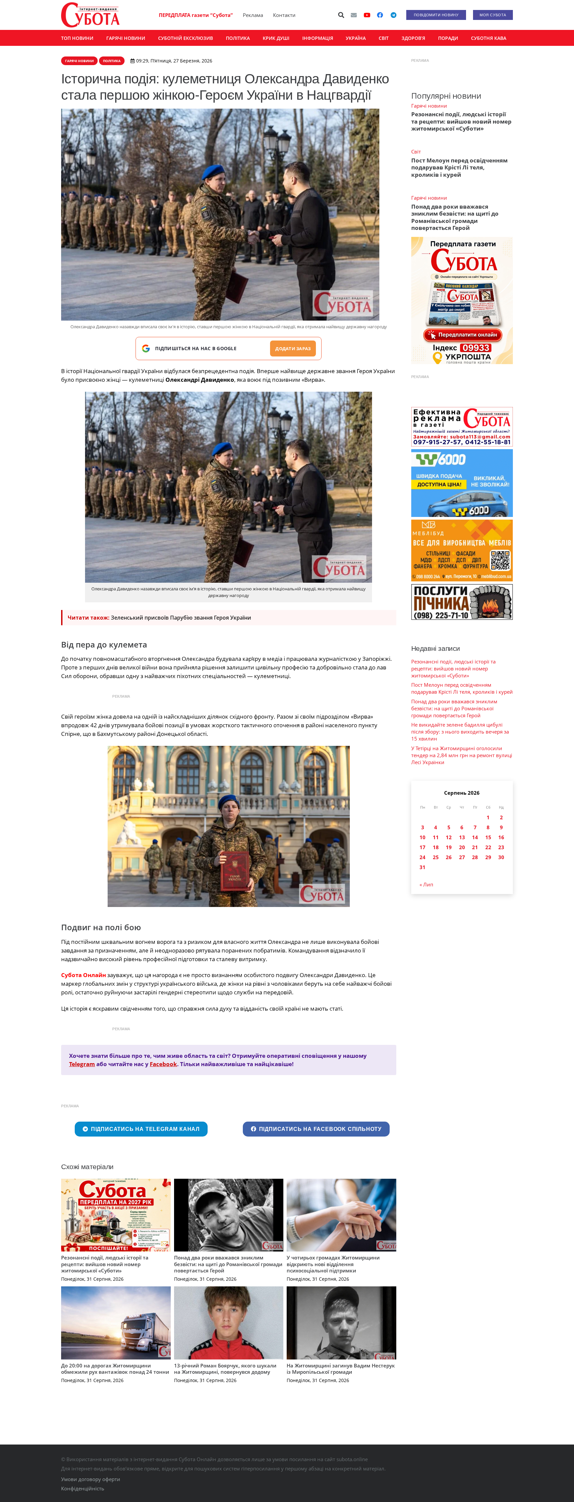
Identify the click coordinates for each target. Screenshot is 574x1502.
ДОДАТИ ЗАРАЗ (293, 348)
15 (488, 837)
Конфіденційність (82, 1488)
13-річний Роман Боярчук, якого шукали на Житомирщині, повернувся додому (225, 1368)
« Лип (426, 884)
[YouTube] (367, 15)
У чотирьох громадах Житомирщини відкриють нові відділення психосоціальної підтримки (333, 1264)
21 (475, 847)
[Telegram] (393, 15)
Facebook (163, 1064)
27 (462, 857)
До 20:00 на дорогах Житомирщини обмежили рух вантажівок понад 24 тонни (115, 1368)
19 (449, 847)
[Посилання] (90, 15)
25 (436, 857)
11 (436, 837)
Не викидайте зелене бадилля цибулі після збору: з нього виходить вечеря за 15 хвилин (460, 731)
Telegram (82, 1064)
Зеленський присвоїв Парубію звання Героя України (181, 617)
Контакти (284, 15)
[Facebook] (380, 15)
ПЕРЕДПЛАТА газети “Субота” (196, 15)
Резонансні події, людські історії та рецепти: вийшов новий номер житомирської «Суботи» (104, 1264)
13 (462, 837)
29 (488, 857)
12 (449, 837)
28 (475, 857)
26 (449, 857)
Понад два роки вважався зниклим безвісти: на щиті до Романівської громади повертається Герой (228, 1264)
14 (475, 837)
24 (423, 857)
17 (423, 847)
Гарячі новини (429, 105)
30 (501, 857)
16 (501, 837)
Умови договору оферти (90, 1479)
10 (423, 837)
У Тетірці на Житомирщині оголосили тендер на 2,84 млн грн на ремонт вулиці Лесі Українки (461, 755)
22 (488, 847)
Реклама (253, 15)
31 (423, 867)
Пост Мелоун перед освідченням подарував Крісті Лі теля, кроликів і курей (459, 167)
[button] (341, 15)
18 (436, 847)
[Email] (354, 15)
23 (501, 847)
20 (462, 847)
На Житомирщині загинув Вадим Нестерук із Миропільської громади (341, 1368)
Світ (416, 151)
